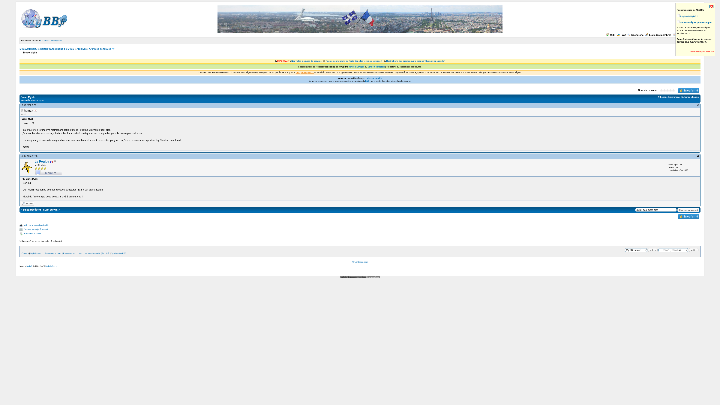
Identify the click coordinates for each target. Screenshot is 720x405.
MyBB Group (51, 266)
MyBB (29, 266)
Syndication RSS (118, 253)
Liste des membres (660, 35)
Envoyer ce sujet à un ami (36, 229)
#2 (698, 156)
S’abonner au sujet (32, 233)
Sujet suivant (50, 209)
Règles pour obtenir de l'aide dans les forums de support (354, 61)
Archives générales (100, 48)
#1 (698, 105)
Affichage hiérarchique (669, 97)
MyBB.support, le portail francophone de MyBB (47, 48)
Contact (25, 253)
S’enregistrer (56, 40)
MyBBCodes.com (360, 262)
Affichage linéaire (690, 97)
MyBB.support (36, 253)
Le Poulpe (42, 161)
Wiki (612, 35)
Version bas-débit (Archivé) (97, 253)
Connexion (45, 40)
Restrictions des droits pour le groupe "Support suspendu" (415, 61)
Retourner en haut (53, 253)
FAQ (623, 35)
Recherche (637, 35)
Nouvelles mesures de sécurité (306, 61)
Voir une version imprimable (36, 225)
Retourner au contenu (73, 253)
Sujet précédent (32, 209)
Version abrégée (356, 67)
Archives (81, 48)
